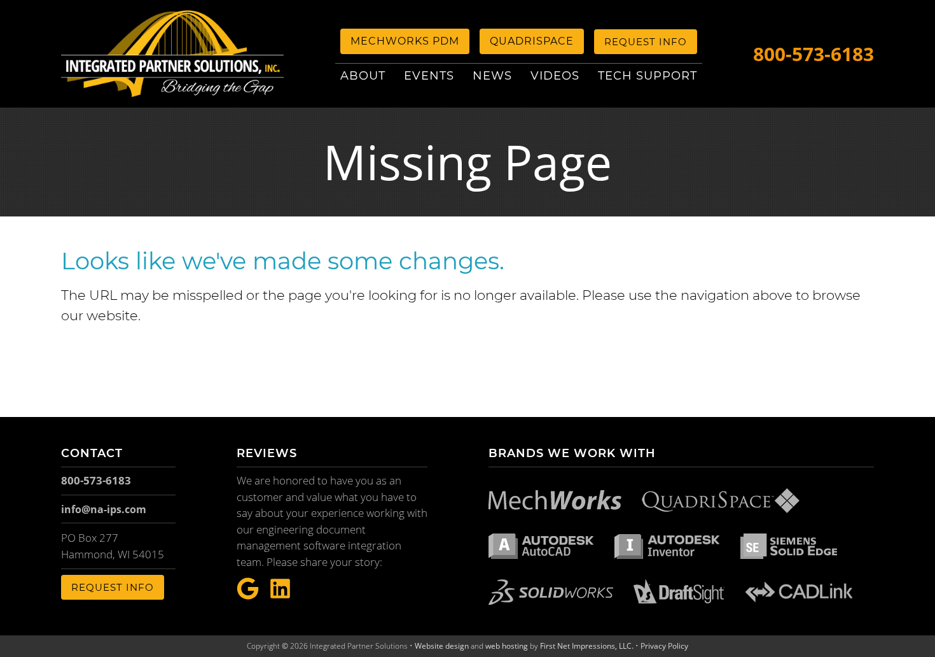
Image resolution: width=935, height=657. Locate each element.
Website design (442, 645)
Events (429, 76)
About (362, 76)
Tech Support (647, 76)
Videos (554, 76)
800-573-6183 (813, 54)
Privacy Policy (664, 645)
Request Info (645, 42)
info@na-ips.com (103, 509)
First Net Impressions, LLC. (587, 645)
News (492, 76)
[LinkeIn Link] (280, 589)
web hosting (506, 645)
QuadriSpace (532, 41)
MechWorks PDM (404, 41)
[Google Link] (248, 589)
